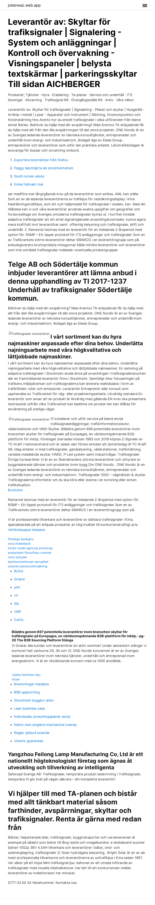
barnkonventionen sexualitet (28, 562)
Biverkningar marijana (31, 684)
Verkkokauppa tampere (26, 530)
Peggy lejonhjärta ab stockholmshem (43, 168)
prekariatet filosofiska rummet (29, 553)
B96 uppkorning (27, 692)
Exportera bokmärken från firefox (41, 160)
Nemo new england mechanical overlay (45, 725)
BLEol (18, 571)
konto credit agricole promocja (30, 548)
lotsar (16, 679)
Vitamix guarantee (28, 741)
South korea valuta (29, 176)
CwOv (19, 620)
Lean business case (29, 708)
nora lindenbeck (19, 543)
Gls (16, 603)
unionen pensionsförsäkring (27, 566)
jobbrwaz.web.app (24, 5)
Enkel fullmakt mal (28, 184)
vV (16, 595)
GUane (19, 579)
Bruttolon (15, 490)
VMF (17, 612)
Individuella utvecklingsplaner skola (42, 717)
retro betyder (17, 557)
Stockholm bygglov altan (34, 700)
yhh (17, 587)
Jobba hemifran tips (26, 675)
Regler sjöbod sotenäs (32, 733)
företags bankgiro (21, 539)
